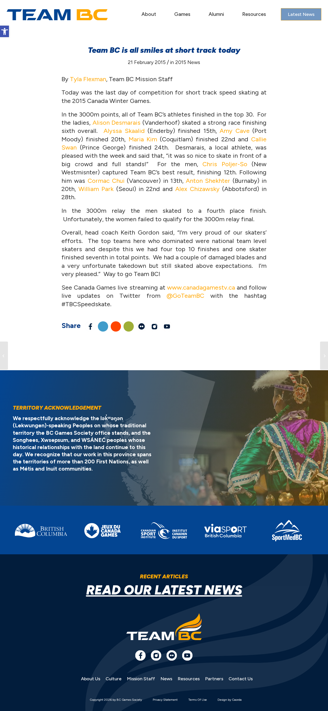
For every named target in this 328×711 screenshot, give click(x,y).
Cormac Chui (106, 180)
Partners (214, 679)
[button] (4, 31)
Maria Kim (143, 139)
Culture (113, 679)
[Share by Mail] (129, 326)
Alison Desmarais (117, 122)
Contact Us (241, 679)
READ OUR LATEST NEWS (164, 590)
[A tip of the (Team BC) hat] (4, 356)
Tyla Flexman (88, 79)
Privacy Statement (165, 700)
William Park (96, 189)
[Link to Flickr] (141, 326)
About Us (90, 679)
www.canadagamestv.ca (201, 287)
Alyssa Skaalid (124, 130)
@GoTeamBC (185, 295)
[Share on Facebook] (90, 326)
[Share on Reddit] (116, 326)
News (166, 679)
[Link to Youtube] (167, 326)
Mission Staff (141, 679)
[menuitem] (148, 14)
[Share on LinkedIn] (103, 326)
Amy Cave (234, 130)
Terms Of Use (197, 700)
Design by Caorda (230, 700)
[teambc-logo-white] (57, 14)
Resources (189, 679)
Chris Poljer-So (224, 164)
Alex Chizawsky (197, 189)
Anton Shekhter (208, 180)
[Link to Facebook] (140, 655)
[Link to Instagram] (154, 326)
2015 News (187, 62)
